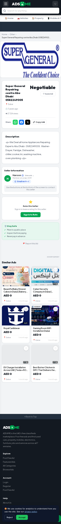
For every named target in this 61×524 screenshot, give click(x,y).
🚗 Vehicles (22, 18)
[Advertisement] (30, 26)
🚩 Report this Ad (30, 243)
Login (5, 482)
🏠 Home (9, 18)
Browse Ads (8, 469)
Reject (10, 517)
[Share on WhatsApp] (15, 122)
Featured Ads (9, 462)
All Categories (9, 466)
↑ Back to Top (30, 416)
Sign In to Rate (31, 214)
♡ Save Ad (48, 94)
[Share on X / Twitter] (27, 122)
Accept (22, 517)
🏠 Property (38, 18)
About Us (7, 503)
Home (4, 34)
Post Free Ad (8, 458)
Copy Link (40, 122)
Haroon (23, 175)
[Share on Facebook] (21, 122)
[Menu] (6, 4)
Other (12, 34)
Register (7, 486)
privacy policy (31, 511)
